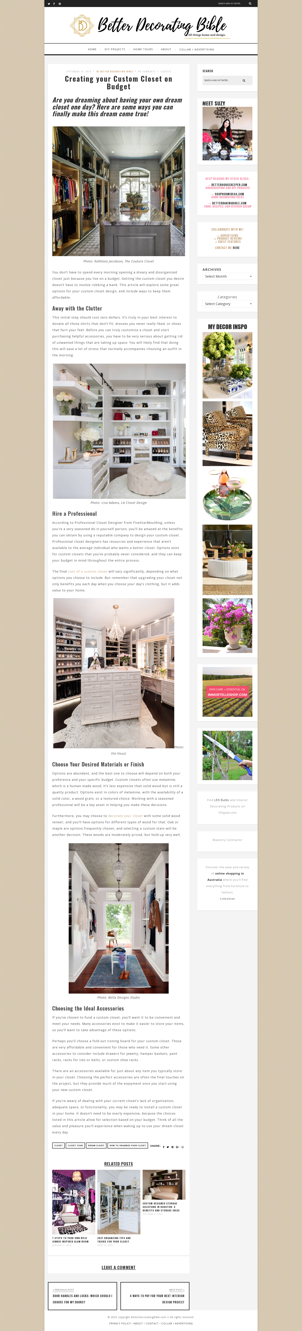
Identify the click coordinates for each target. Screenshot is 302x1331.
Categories (227, 297)
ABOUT (166, 49)
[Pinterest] (61, 3)
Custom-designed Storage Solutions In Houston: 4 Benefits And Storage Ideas (161, 1206)
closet (58, 1145)
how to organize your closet (128, 1145)
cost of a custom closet (87, 571)
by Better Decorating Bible (114, 71)
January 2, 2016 (61, 1245)
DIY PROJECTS (115, 49)
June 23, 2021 (105, 1245)
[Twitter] (50, 3)
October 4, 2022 (153, 1214)
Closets (166, 71)
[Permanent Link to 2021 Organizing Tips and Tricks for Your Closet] (118, 1233)
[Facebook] (56, 3)
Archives (212, 269)
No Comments (147, 71)
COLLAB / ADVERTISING (196, 49)
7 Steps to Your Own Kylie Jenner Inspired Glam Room (70, 1239)
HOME (92, 49)
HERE (236, 248)
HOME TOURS (143, 49)
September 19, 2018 (78, 71)
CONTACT (152, 1323)
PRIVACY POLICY (120, 1323)
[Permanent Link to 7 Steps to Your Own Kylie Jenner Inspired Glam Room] (73, 1233)
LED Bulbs (221, 800)
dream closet (96, 1145)
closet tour (75, 1145)
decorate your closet (125, 816)
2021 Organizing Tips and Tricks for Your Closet (114, 1239)
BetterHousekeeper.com (229, 185)
